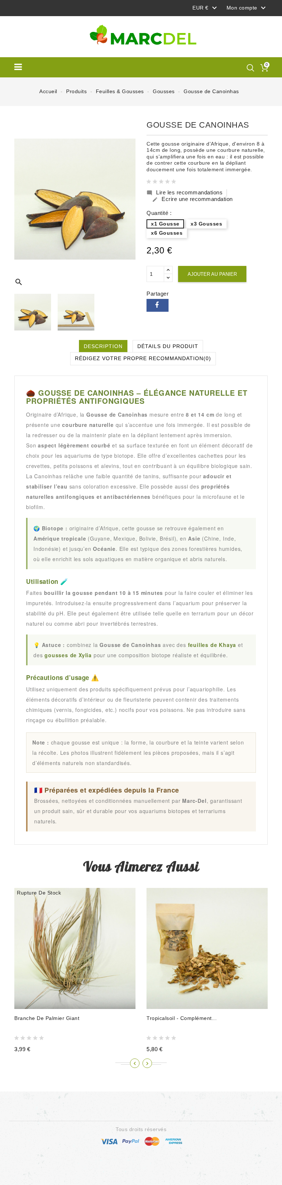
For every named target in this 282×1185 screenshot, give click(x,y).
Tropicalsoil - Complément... (182, 1018)
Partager (158, 305)
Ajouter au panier (212, 274)
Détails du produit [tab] (167, 346)
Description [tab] (103, 346)
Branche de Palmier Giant (46, 1018)
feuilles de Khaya (212, 644)
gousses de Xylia (68, 655)
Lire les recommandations (185, 192)
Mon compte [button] (247, 8)
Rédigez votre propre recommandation (143, 358)
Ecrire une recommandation (192, 199)
